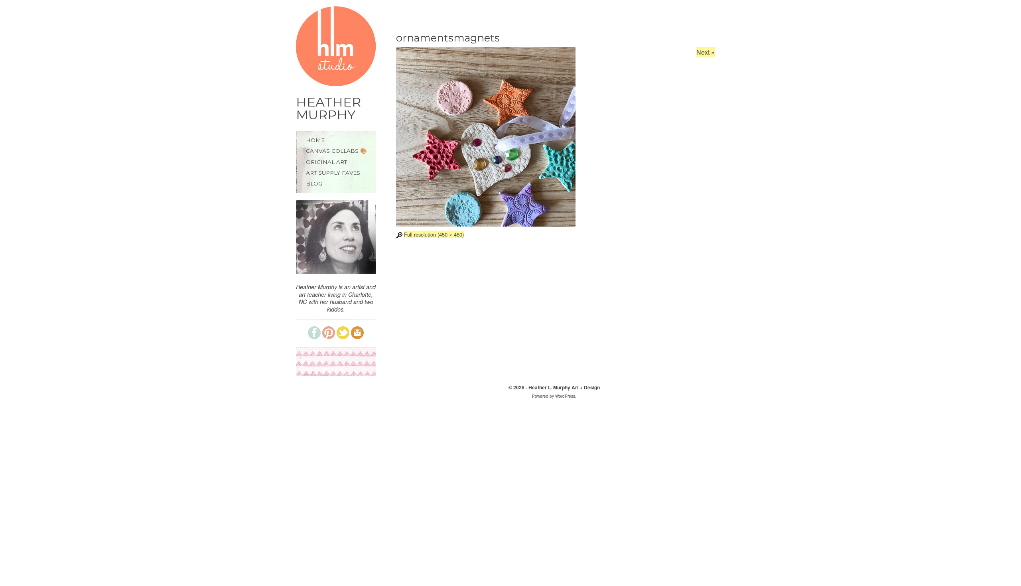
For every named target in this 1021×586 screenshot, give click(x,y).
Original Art (326, 162)
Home (315, 140)
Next (705, 52)
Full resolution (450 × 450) (434, 234)
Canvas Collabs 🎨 (336, 151)
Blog (314, 184)
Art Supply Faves (333, 173)
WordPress (565, 396)
